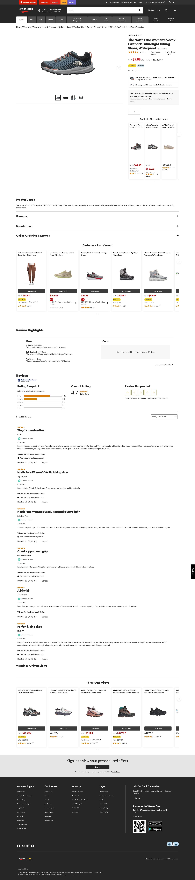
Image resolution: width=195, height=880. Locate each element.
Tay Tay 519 (22, 476)
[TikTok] (23, 846)
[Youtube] (32, 846)
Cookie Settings (22, 828)
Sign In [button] (173, 2)
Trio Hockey (48, 816)
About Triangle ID (77, 804)
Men (32, 20)
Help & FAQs (21, 808)
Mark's (47, 796)
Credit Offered (114, 2)
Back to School (171, 19)
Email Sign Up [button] (127, 2)
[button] (139, 10)
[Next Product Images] (119, 68)
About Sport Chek (77, 792)
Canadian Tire (49, 792)
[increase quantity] (138, 111)
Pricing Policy (104, 808)
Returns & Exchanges (23, 804)
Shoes (50, 20)
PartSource (48, 804)
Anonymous (22, 595)
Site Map (102, 800)
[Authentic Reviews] (27, 380)
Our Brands (75, 796)
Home (18, 27)
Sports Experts (49, 812)
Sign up (137, 798)
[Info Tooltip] (162, 59)
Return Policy (104, 812)
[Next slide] (179, 134)
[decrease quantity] (130, 111)
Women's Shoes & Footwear (45, 27)
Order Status (155, 10)
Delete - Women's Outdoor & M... (100, 27)
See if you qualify (166, 85)
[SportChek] (55, 2)
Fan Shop (106, 19)
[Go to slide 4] (81, 97)
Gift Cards (20, 816)
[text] (136, 173)
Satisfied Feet (22, 516)
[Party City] (71, 2)
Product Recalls (22, 824)
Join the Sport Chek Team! (80, 800)
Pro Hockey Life (49, 808)
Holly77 (20, 631)
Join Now (116, 772)
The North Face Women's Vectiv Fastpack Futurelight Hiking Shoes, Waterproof (151, 44)
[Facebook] (18, 846)
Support (139, 2)
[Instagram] (27, 846)
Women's (27, 27)
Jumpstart (75, 812)
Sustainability (76, 808)
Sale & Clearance (140, 19)
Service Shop (21, 800)
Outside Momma (24, 555)
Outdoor (94, 20)
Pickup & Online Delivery (24, 796)
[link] (138, 52)
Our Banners (49, 820)
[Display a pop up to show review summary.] (158, 175)
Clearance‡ (132, 65)
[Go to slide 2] (65, 97)
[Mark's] (63, 2)
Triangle (47, 800)
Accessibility (103, 804)
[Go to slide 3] (73, 97)
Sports (61, 20)
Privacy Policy (104, 792)
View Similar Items (171, 53)
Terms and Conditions (106, 796)
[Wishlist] (166, 10)
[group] (31, 299)
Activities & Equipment (77, 19)
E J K (19, 434)
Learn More (137, 816)
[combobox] (166, 417)
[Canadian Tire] (44, 2)
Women (21, 20)
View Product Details (155, 53)
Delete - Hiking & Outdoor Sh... (72, 27)
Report (45, 462)
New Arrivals (156, 19)
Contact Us (20, 820)
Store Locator (21, 812)
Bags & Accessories (121, 19)
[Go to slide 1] (58, 97)
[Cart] (175, 10)
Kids (41, 20)
